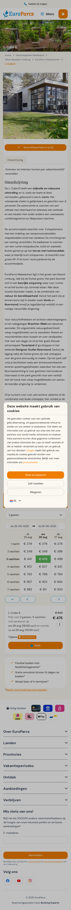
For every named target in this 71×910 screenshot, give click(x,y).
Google (30, 450)
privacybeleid (30, 462)
